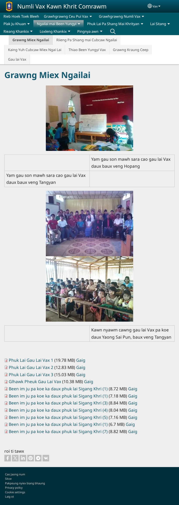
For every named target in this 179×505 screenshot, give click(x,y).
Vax (155, 6)
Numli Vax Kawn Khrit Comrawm (62, 6)
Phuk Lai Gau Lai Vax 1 (31, 360)
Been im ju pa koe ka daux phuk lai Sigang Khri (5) (58, 417)
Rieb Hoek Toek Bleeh (21, 16)
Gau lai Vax (17, 59)
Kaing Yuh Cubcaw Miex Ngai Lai (34, 49)
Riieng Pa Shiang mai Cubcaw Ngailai (86, 40)
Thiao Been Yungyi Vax (87, 49)
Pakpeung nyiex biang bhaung (25, 483)
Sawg (113, 31)
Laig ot (9, 496)
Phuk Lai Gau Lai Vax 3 (31, 374)
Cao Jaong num (15, 474)
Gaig (80, 360)
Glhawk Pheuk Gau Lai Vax (35, 381)
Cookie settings (15, 492)
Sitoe (8, 479)
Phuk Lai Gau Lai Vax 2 (31, 367)
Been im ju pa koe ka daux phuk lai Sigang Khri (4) (58, 410)
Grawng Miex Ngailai (30, 40)
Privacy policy (14, 488)
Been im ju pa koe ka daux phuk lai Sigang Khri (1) (58, 389)
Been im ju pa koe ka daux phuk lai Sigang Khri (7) (58, 431)
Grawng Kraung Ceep (130, 49)
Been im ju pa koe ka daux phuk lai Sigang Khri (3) (58, 403)
